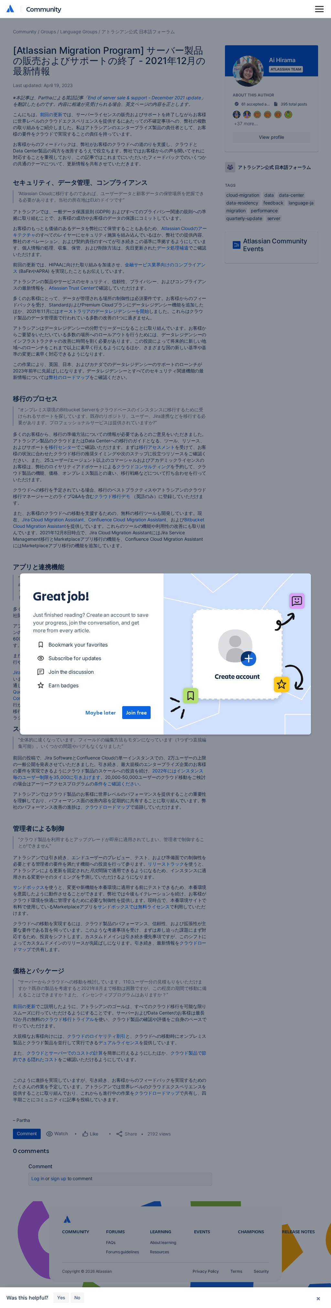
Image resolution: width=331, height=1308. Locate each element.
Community (43, 9)
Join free (136, 712)
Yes (61, 1297)
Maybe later (100, 712)
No (77, 1297)
